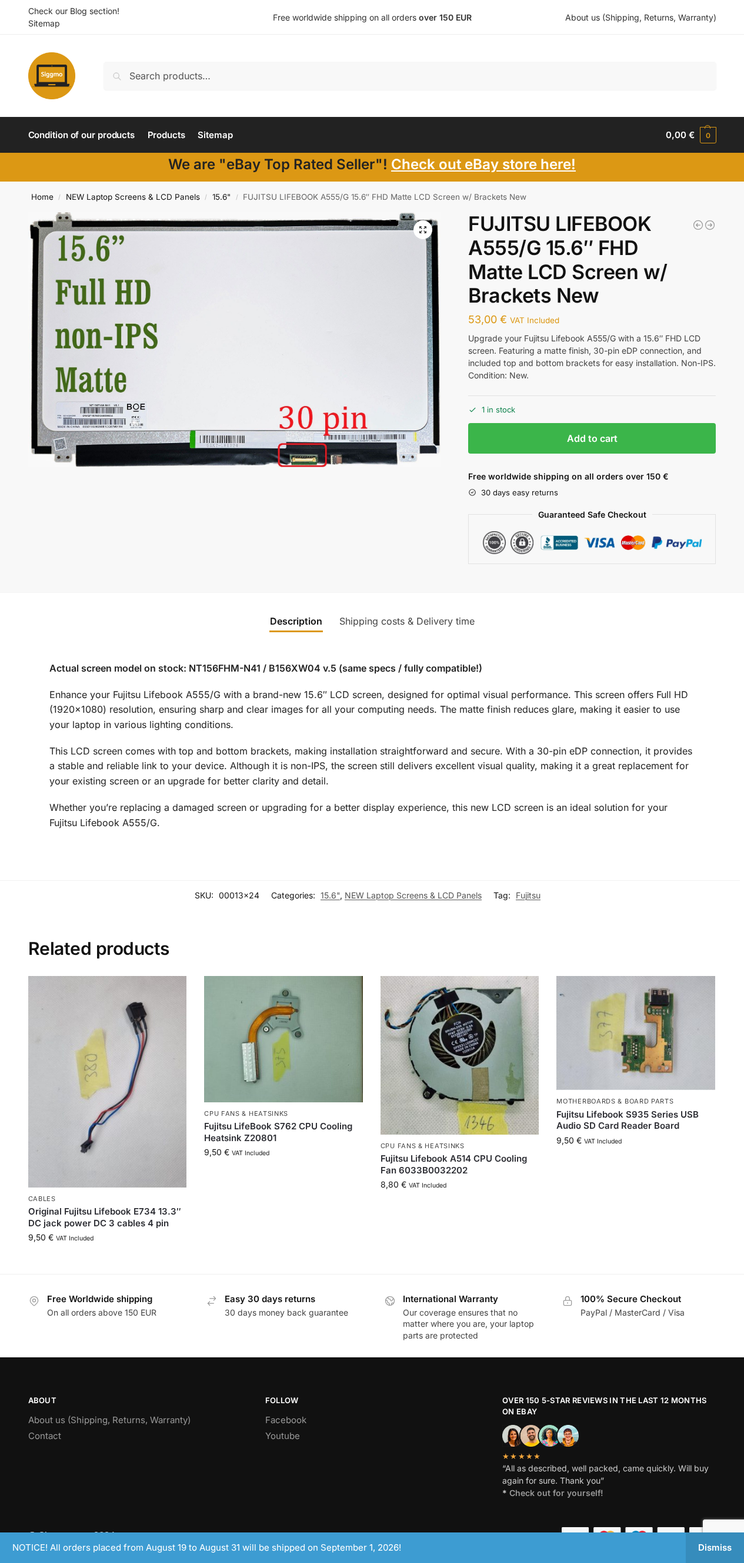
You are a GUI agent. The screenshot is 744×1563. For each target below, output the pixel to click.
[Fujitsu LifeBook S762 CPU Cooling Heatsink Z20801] (283, 1039)
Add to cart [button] (107, 1262)
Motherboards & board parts (614, 1101)
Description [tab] (296, 621)
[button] (691, 135)
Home (42, 197)
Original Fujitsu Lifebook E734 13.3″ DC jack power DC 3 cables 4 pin (104, 1217)
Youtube (282, 1435)
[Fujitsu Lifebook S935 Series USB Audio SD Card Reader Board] (635, 1033)
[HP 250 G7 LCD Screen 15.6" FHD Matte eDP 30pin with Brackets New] (698, 225)
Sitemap (44, 23)
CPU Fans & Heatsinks (246, 1113)
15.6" (221, 197)
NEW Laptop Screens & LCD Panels (133, 197)
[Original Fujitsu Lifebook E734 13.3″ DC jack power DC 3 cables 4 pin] (107, 1082)
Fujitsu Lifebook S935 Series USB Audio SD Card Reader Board (627, 1120)
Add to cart (592, 438)
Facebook (285, 1420)
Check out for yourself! (556, 1493)
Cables (42, 1199)
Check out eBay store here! (483, 164)
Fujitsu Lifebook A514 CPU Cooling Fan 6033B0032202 (454, 1164)
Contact (44, 1435)
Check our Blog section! (73, 11)
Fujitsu (528, 895)
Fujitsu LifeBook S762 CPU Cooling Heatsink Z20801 (278, 1132)
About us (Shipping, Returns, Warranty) (640, 17)
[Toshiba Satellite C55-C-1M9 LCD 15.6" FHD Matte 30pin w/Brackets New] (710, 225)
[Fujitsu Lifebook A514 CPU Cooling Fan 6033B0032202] (460, 1055)
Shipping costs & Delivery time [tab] (407, 621)
